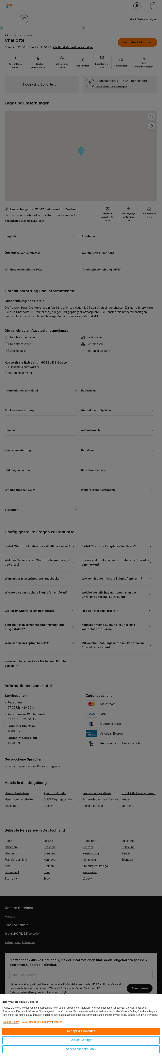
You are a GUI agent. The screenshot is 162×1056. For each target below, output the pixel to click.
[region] (81, 1025)
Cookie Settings (81, 1040)
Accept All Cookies (81, 1031)
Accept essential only (81, 1049)
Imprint (58, 1022)
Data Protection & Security (37, 1022)
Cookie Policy (11, 1022)
